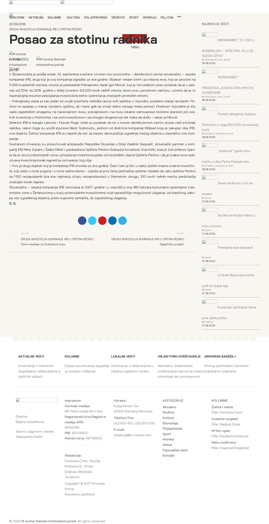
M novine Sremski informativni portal (48, 521)
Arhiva (167, 445)
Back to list (102, 239)
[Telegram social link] (122, 220)
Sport (227, 59)
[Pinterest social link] (102, 220)
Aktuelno (169, 407)
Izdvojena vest (214, 59)
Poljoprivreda (172, 428)
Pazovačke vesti (175, 450)
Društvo (209, 133)
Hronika (168, 439)
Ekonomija (170, 423)
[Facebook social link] (82, 220)
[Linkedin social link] (112, 220)
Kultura (209, 321)
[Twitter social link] (92, 220)
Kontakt (169, 455)
